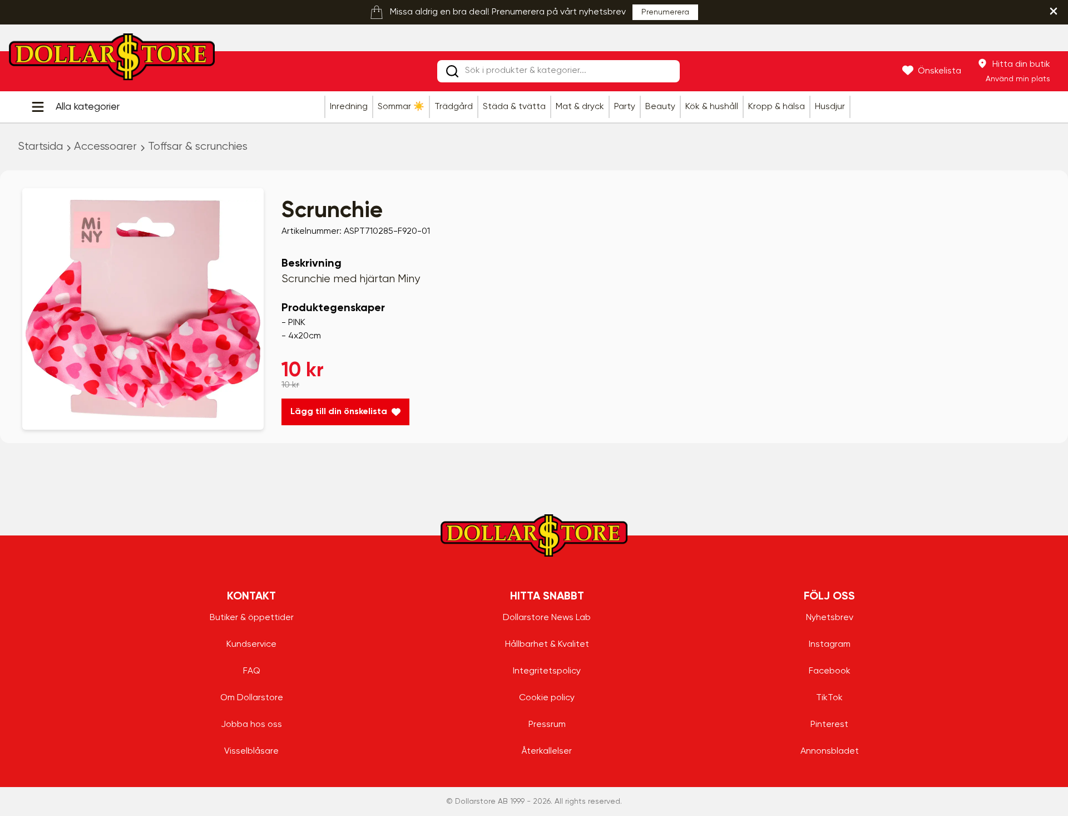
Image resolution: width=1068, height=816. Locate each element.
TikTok (829, 698)
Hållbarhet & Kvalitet (547, 644)
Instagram (830, 644)
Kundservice (251, 644)
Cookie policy (547, 698)
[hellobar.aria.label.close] (1053, 11)
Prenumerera (665, 12)
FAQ (251, 671)
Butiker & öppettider (252, 617)
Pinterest (829, 724)
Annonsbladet (829, 751)
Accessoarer (105, 147)
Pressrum (547, 724)
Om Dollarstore (251, 698)
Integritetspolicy (547, 671)
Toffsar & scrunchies (198, 147)
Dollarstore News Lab (547, 617)
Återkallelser (547, 751)
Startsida (40, 147)
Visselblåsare (251, 751)
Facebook (830, 671)
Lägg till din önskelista (338, 411)
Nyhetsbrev (829, 617)
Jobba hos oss (251, 724)
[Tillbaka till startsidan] (112, 60)
